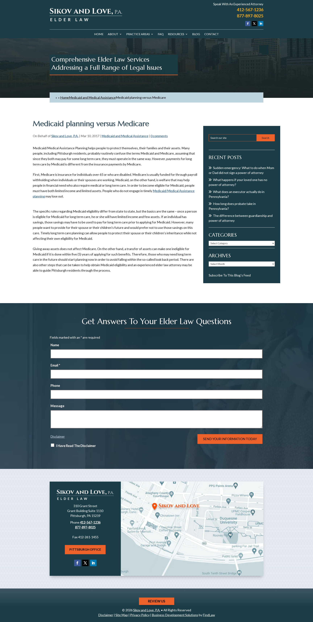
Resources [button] (176, 34)
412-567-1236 (250, 9)
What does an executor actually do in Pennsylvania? (236, 194)
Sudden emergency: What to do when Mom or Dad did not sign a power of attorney (241, 170)
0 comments (159, 136)
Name (55, 345)
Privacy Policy (140, 615)
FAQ (161, 34)
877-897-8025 (250, 15)
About (113, 34)
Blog (196, 34)
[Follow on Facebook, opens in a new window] (247, 23)
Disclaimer (58, 436)
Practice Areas (138, 34)
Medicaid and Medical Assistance (124, 136)
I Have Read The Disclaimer (76, 446)
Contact (211, 34)
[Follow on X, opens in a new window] (254, 23)
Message (57, 406)
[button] (309, 595)
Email (55, 365)
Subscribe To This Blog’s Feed (230, 275)
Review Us (156, 601)
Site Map (121, 615)
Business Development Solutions (175, 615)
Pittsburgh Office (85, 549)
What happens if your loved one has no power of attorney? (238, 182)
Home (98, 34)
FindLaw (209, 615)
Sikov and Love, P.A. (64, 136)
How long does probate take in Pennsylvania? (232, 206)
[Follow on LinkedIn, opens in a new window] (260, 23)
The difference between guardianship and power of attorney (241, 218)
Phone (55, 386)
